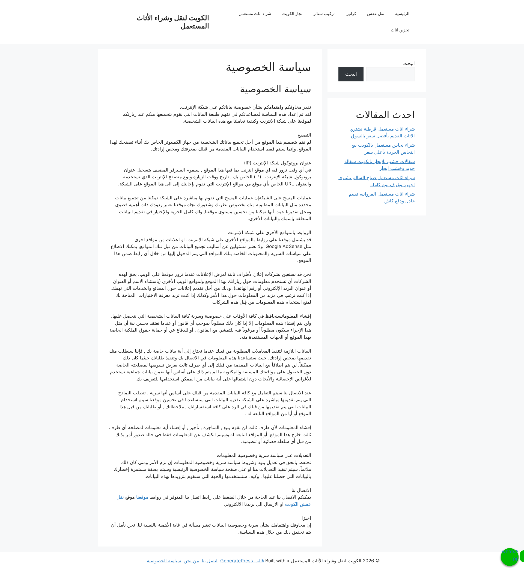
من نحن (191, 560)
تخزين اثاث (400, 30)
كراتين (351, 13)
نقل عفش (375, 13)
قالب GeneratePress (242, 560)
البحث (409, 63)
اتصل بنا (210, 560)
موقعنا (142, 497)
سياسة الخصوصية (164, 560)
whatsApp (510, 555)
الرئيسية (402, 13)
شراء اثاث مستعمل (255, 13)
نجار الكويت (292, 13)
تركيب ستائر (324, 13)
